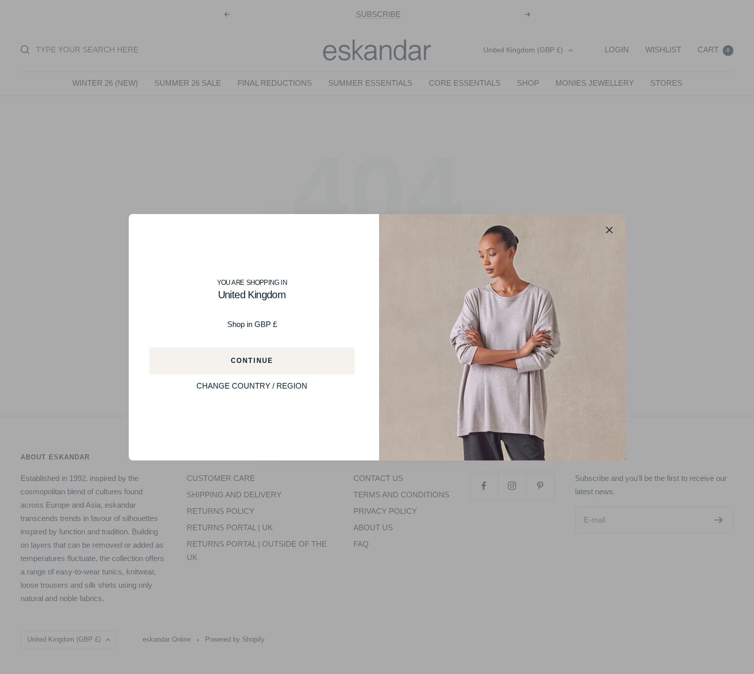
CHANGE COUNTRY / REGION (251, 385)
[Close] (609, 230)
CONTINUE (252, 360)
